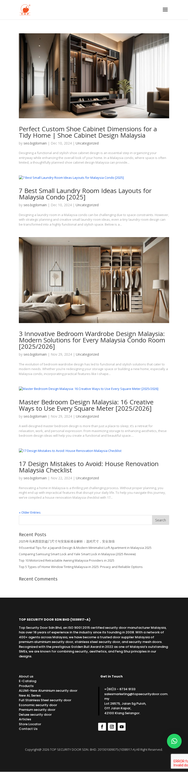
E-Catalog (27, 681)
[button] (174, 741)
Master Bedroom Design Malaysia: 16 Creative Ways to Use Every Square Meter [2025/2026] (86, 405)
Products (26, 686)
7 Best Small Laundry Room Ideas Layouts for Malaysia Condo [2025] (85, 193)
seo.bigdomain (35, 143)
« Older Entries (30, 512)
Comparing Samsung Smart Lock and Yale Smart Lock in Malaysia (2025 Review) (77, 554)
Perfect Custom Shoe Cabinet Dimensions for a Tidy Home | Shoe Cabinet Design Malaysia (88, 132)
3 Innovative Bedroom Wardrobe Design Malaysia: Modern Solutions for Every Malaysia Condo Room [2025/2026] (92, 340)
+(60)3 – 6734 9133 (119, 689)
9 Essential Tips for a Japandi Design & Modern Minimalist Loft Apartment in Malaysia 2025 (85, 547)
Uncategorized (87, 143)
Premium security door (37, 709)
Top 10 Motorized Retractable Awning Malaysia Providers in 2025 (66, 560)
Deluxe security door (35, 714)
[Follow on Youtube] (122, 727)
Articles (25, 719)
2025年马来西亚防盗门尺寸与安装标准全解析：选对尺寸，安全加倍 (67, 541)
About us (26, 676)
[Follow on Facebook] (102, 727)
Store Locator (30, 724)
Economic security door (38, 705)
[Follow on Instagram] (112, 727)
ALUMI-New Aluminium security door (48, 690)
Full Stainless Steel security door (45, 700)
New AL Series (30, 695)
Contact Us (28, 728)
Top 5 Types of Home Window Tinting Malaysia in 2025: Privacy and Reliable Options (81, 567)
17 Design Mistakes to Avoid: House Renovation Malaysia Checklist (89, 466)
